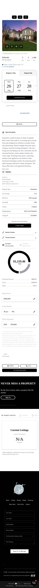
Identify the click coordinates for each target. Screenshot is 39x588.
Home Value (12, 504)
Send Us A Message (19, 551)
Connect (28, 504)
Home (7, 500)
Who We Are (20, 504)
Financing (30, 500)
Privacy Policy (9, 585)
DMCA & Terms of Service (22, 585)
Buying (19, 500)
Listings (13, 500)
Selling (24, 500)
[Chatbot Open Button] (34, 583)
